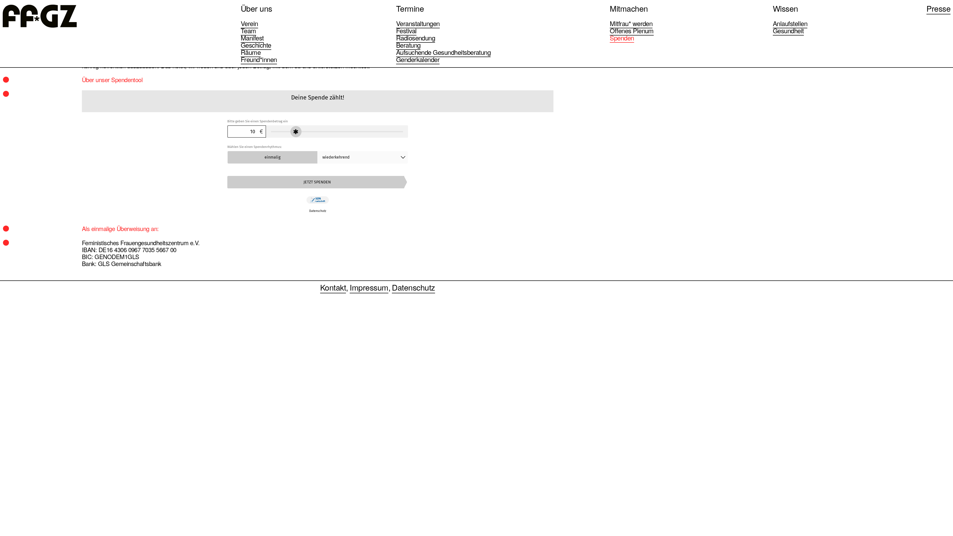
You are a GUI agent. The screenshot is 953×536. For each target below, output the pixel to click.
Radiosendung (415, 37)
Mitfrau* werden (631, 23)
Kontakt (333, 287)
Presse (938, 8)
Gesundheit (788, 30)
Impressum (369, 287)
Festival (406, 30)
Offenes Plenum (632, 30)
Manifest (252, 37)
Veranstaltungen (418, 23)
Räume (251, 52)
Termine (410, 8)
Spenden (622, 37)
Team (248, 30)
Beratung (408, 44)
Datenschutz (413, 287)
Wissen (785, 8)
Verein (249, 23)
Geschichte (256, 44)
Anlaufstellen (790, 23)
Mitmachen (629, 8)
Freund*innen (259, 59)
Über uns (256, 8)
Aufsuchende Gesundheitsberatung (443, 52)
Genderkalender (418, 59)
